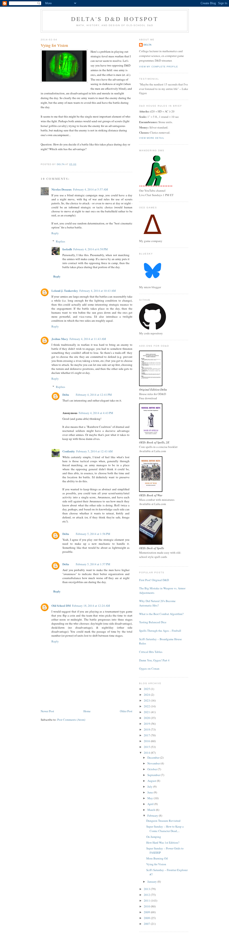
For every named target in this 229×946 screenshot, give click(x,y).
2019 (147, 724)
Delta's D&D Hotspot (114, 19)
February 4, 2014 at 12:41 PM (94, 395)
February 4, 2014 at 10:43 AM (97, 291)
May (150, 798)
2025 (147, 689)
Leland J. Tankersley (64, 290)
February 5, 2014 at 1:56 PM (93, 534)
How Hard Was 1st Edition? (162, 842)
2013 (147, 889)
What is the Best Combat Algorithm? (161, 614)
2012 (147, 895)
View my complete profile (158, 66)
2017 (147, 735)
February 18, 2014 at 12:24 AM (91, 606)
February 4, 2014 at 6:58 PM (90, 249)
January (152, 882)
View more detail (151, 138)
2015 (147, 747)
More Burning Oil (157, 858)
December (153, 758)
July (150, 787)
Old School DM (61, 605)
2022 (147, 706)
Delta (65, 394)
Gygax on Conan (149, 669)
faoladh (67, 249)
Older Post (126, 711)
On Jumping (153, 837)
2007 (147, 924)
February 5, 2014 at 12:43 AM (94, 451)
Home (87, 711)
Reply (55, 233)
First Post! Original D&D (154, 580)
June (150, 792)
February (153, 816)
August (152, 781)
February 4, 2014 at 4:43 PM (96, 413)
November (154, 763)
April (150, 804)
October (152, 769)
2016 (147, 741)
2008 (147, 918)
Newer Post (47, 711)
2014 (147, 753)
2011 (147, 900)
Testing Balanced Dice (152, 622)
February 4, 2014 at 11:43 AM (88, 339)
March (151, 810)
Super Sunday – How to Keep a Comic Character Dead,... (165, 828)
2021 (147, 712)
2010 (147, 906)
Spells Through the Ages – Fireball (160, 631)
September (154, 775)
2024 (147, 695)
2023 (147, 700)
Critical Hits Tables (150, 652)
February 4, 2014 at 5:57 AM (90, 189)
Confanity (68, 451)
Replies (60, 241)
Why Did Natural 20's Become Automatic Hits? (157, 603)
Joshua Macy (59, 339)
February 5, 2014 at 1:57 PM (93, 564)
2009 (147, 912)
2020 (147, 718)
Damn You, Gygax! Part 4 (154, 660)
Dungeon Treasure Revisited (163, 821)
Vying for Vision (156, 864)
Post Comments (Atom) (71, 720)
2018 (147, 729)
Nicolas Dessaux (61, 189)
